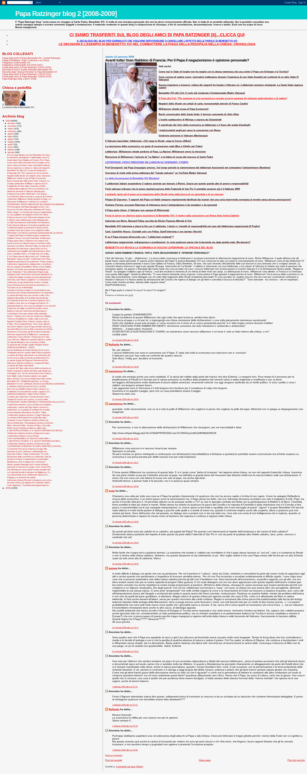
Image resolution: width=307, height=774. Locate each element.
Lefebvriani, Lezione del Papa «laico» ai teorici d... (28, 407)
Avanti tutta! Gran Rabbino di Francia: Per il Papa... (29, 160)
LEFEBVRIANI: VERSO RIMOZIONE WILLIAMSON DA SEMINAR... (36, 204)
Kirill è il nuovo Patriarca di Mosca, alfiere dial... (27, 428)
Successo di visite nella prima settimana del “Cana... (29, 209)
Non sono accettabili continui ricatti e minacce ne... (28, 389)
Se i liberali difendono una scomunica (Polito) (26, 342)
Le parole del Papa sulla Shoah (20, 365)
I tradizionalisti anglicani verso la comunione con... (28, 189)
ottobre (11, 129)
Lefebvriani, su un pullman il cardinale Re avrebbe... (29, 410)
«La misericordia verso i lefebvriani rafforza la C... (28, 475)
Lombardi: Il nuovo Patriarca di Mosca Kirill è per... (28, 420)
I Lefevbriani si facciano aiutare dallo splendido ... (28, 314)
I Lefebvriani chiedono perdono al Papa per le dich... (29, 444)
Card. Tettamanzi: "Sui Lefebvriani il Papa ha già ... (28, 272)
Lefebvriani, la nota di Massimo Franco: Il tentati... (28, 282)
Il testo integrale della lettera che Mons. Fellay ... (27, 412)
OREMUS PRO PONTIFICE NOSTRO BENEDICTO (29, 274)
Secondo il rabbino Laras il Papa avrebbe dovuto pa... (30, 327)
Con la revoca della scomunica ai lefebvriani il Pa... (28, 358)
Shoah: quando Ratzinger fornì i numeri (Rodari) (27, 464)
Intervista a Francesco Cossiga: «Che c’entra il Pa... (29, 467)
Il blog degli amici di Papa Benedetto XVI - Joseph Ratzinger (31, 58)
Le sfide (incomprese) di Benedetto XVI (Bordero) (28, 222)
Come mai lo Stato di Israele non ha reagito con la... (29, 163)
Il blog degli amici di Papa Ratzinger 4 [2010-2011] (26, 74)
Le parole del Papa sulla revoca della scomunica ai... (29, 368)
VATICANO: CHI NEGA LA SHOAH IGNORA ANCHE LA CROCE (35, 233)
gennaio (11, 152)
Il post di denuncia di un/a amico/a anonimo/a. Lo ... (29, 285)
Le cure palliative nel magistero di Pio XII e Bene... (28, 215)
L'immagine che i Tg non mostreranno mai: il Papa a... (30, 373)
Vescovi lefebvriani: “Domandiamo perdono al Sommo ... (31, 423)
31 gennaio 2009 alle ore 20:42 (125, 564)
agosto (11, 134)
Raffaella (114, 344)
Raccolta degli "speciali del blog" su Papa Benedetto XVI (29, 72)
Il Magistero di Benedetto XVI (16, 62)
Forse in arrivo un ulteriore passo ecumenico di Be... (29, 243)
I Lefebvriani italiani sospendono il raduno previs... (28, 228)
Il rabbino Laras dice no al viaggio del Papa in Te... (28, 303)
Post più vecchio (296, 760)
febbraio (11, 150)
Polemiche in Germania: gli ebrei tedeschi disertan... (29, 332)
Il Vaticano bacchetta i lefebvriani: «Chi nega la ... (28, 194)
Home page (205, 760)
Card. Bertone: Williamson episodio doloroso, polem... (30, 339)
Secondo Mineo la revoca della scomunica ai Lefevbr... (30, 329)
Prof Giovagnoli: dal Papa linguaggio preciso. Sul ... (29, 207)
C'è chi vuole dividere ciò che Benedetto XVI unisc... (29, 155)
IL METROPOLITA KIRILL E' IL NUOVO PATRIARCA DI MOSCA (35, 430)
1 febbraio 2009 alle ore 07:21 (125, 687)
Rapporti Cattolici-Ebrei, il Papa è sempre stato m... (29, 321)
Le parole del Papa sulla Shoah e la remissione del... (29, 355)
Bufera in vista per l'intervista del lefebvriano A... (27, 311)
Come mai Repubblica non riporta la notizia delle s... (29, 438)
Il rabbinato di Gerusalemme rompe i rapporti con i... (29, 392)
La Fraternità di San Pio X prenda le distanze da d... (29, 300)
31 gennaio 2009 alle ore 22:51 (125, 651)
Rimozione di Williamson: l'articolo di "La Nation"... (28, 202)
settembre (12, 131)
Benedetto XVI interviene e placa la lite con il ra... (28, 249)
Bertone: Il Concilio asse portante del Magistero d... (29, 269)
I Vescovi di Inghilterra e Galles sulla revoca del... (28, 319)
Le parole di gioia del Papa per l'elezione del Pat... (28, 360)
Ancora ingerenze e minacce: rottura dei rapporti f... (29, 168)
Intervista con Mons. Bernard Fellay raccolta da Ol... (29, 246)
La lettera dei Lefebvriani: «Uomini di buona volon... (29, 397)
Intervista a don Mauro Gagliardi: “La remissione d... (29, 280)
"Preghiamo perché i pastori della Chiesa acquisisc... (29, 352)
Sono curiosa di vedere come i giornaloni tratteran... (29, 165)
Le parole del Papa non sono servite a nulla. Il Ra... (29, 295)
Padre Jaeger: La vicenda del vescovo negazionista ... (30, 212)
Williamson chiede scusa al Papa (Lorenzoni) (26, 178)
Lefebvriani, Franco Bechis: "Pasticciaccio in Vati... (28, 337)
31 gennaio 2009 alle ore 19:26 (125, 486)
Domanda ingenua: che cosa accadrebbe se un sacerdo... (32, 306)
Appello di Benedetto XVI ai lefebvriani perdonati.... (28, 298)
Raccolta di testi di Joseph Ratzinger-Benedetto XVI (27, 69)
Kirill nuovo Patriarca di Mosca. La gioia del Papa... (28, 363)
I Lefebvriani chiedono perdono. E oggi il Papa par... (29, 415)
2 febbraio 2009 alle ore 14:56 (125, 750)
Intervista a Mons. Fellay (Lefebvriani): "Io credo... (28, 454)
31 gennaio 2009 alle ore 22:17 (125, 628)
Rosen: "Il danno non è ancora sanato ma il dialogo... (29, 316)
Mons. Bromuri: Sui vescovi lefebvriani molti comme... (30, 379)
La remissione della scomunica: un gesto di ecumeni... (30, 196)
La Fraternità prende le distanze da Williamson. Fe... (29, 472)
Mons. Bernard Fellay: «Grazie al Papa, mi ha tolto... (29, 425)
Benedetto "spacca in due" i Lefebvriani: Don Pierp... (29, 259)
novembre (12, 126)
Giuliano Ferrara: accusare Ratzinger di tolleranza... (29, 238)
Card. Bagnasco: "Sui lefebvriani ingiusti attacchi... (28, 485)
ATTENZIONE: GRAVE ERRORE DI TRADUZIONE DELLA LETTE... (36, 402)
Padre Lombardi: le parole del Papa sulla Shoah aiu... (29, 371)
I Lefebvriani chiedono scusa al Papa (23, 436)
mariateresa (116, 371)
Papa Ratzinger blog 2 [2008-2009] (66, 13)
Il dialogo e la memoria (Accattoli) (21, 477)
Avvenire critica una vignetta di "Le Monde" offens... (29, 483)
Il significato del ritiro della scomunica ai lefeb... (27, 186)
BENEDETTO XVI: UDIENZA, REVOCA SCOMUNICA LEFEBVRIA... (36, 384)
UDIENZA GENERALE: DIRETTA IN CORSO (26, 394)
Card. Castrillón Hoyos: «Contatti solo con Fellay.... (29, 254)
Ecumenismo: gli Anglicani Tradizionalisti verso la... (28, 157)
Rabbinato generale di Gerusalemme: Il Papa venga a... (31, 261)
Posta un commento (113, 755)
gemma (113, 568)
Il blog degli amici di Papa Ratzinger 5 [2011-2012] (26, 67)
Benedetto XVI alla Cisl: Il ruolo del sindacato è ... (28, 170)
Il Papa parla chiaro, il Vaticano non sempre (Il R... (28, 241)
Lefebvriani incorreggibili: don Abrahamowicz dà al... (29, 251)
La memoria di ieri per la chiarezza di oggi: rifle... (27, 449)
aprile (10, 144)
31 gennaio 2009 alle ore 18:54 (125, 399)
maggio (11, 142)
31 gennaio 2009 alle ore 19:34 (125, 543)
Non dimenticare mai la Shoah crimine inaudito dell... (29, 470)
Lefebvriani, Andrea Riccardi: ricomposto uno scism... (30, 480)
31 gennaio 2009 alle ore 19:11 (125, 462)
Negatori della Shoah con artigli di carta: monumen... (29, 176)
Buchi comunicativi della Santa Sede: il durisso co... (29, 181)
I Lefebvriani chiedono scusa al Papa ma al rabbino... (29, 405)
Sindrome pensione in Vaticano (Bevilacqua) (26, 191)
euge (112, 490)
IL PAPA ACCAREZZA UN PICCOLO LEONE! (26, 386)
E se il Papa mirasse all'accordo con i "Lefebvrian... (29, 256)
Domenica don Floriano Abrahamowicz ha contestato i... (31, 293)
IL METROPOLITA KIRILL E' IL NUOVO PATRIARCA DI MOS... (34, 441)
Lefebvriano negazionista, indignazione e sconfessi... (29, 264)
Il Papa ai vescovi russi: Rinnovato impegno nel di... (29, 217)
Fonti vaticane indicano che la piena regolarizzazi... (29, 225)
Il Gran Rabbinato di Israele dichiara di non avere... (29, 350)
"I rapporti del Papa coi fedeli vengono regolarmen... (29, 235)
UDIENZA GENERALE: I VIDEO (21, 347)
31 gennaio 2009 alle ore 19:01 (125, 438)
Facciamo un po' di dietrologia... (20, 287)
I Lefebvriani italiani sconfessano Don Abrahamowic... (30, 277)
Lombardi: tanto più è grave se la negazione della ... (29, 230)
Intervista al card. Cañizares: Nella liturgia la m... (28, 451)
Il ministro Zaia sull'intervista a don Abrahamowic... (28, 220)
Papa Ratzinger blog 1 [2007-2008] (19, 79)
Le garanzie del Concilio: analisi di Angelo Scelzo (28, 345)
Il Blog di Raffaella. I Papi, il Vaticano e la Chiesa (25, 60)
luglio (10, 136)
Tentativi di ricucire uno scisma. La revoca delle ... (28, 399)
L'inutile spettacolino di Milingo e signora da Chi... (28, 183)
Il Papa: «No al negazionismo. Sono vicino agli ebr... (29, 324)
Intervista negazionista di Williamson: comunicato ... (29, 334)
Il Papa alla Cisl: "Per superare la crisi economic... (28, 173)
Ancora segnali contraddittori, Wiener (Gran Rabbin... (30, 267)
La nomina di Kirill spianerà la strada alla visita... (27, 417)
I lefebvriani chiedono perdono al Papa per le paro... (29, 433)
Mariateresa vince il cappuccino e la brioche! (26, 462)
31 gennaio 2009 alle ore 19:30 (125, 522)
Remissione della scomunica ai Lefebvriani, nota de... (30, 457)
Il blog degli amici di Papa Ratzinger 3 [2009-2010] (26, 76)
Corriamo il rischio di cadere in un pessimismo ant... (29, 290)
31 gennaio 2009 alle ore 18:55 (125, 417)
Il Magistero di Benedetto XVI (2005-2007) (22, 65)
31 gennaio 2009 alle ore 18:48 (125, 367)
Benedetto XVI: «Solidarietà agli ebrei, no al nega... (28, 381)
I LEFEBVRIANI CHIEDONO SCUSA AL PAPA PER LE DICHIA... (34, 446)
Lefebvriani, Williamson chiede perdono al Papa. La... (29, 199)
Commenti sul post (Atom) (129, 766)
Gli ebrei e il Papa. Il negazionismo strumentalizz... (28, 459)
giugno (11, 139)
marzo (11, 147)
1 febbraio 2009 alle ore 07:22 (125, 726)
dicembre (12, 123)
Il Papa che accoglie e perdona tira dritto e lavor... (28, 308)
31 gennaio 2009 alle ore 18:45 (125, 340)
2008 (8, 488)
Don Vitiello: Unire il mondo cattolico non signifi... (27, 376)
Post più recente (113, 760)
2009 (8, 121)
